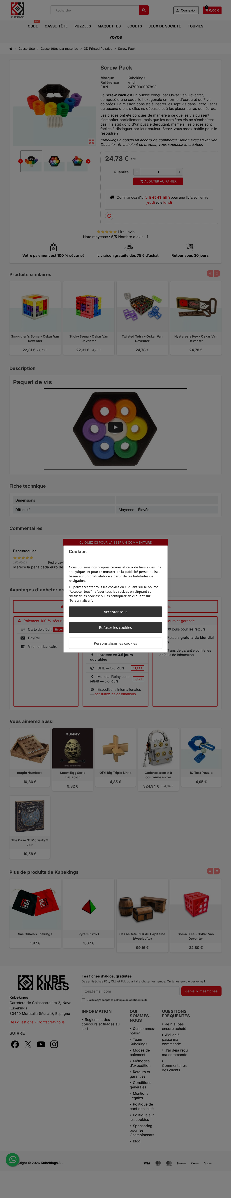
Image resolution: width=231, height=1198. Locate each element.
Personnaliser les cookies (115, 643)
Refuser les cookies (115, 627)
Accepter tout (115, 611)
